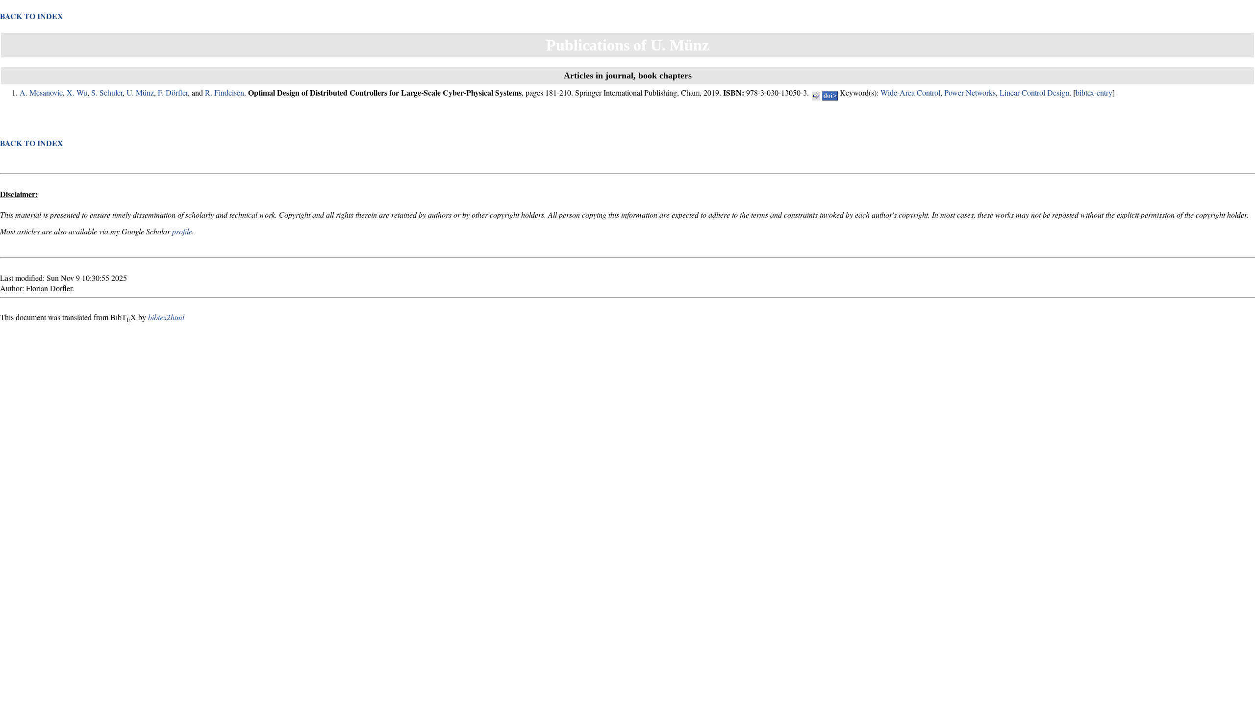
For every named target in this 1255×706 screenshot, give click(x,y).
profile (182, 231)
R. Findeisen (224, 92)
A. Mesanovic (41, 92)
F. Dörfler (173, 92)
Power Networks (970, 92)
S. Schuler (107, 92)
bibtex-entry (1094, 92)
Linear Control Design (1034, 92)
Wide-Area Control (910, 92)
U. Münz (140, 92)
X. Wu (77, 92)
